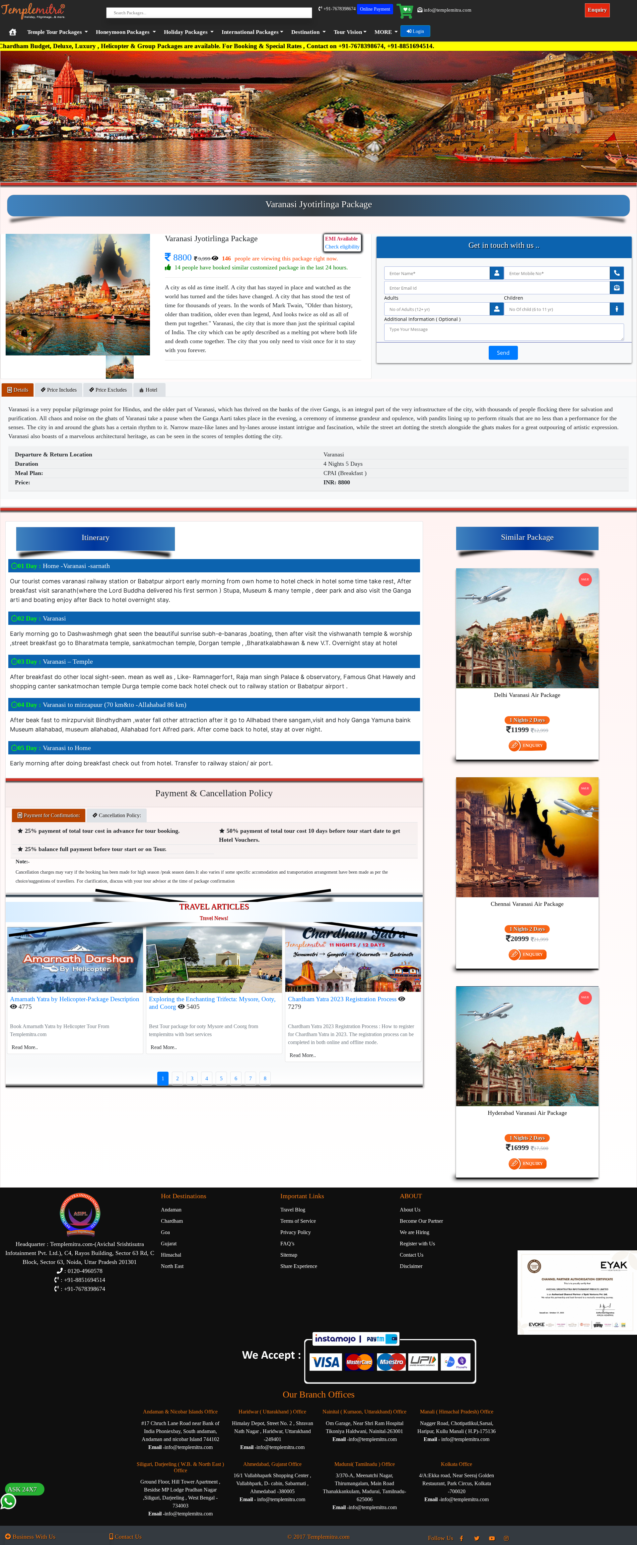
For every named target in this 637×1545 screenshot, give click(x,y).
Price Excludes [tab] (110, 390)
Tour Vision (348, 32)
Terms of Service (298, 1221)
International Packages (250, 32)
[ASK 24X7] (8, 1514)
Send (503, 352)
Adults (391, 298)
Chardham (172, 1221)
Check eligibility (342, 246)
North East (172, 1266)
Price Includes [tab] (61, 390)
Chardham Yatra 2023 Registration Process (343, 999)
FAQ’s (287, 1243)
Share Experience (298, 1266)
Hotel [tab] (152, 390)
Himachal (171, 1255)
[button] (251, 32)
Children (513, 298)
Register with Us (417, 1243)
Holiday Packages (186, 32)
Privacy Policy (295, 1232)
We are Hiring (414, 1232)
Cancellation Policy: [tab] (119, 815)
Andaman (171, 1209)
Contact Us (411, 1255)
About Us (410, 1209)
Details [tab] (20, 390)
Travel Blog (292, 1209)
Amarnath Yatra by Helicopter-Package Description (74, 999)
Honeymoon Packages (123, 32)
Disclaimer (411, 1266)
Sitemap (288, 1255)
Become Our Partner (421, 1221)
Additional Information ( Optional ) (422, 319)
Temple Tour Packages (54, 32)
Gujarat (169, 1243)
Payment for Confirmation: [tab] (51, 815)
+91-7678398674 (339, 8)
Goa (165, 1232)
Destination (305, 32)
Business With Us (33, 1536)
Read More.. (25, 1047)
